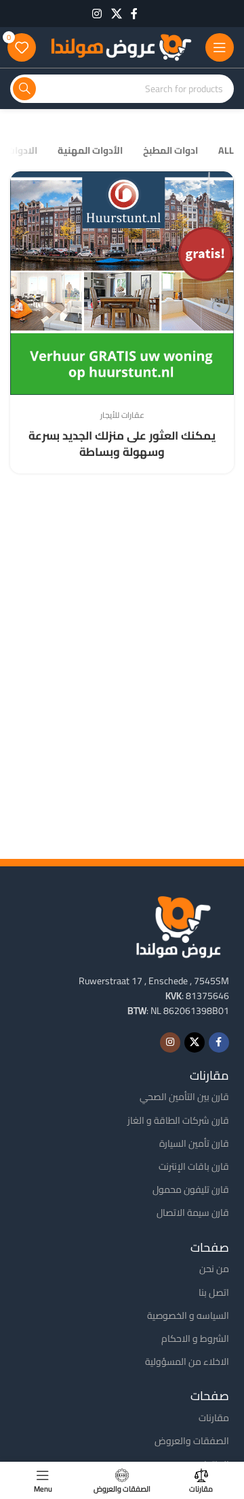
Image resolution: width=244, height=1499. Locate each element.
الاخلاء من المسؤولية (187, 1361)
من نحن (214, 1269)
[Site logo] (120, 46)
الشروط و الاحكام (195, 1338)
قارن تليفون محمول (190, 1189)
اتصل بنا (214, 1292)
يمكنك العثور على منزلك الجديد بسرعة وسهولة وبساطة (122, 444)
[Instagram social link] (97, 13)
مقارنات (214, 1418)
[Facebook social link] (134, 13)
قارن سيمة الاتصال (193, 1212)
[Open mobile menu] (220, 47)
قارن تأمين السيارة (194, 1143)
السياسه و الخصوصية (188, 1315)
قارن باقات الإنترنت (194, 1166)
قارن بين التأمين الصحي (184, 1096)
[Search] (24, 88)
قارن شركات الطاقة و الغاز (178, 1120)
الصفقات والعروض (192, 1441)
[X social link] (116, 13)
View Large (22, 183)
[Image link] (178, 925)
